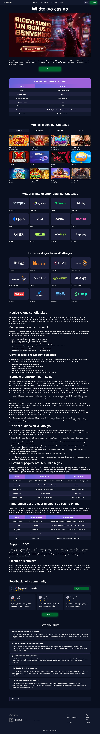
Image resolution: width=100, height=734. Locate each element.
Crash (59, 130)
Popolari (18, 130)
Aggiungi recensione (81, 589)
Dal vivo (38, 130)
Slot (80, 130)
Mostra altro (50, 614)
